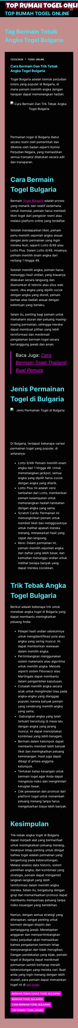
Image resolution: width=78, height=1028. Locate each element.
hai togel (33, 985)
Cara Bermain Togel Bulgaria (31, 1004)
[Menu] (71, 9)
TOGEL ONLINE (36, 59)
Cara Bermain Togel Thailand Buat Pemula (41, 362)
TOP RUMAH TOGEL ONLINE (37, 13)
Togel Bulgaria (33, 201)
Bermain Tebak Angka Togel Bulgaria (36, 993)
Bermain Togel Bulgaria (27, 999)
